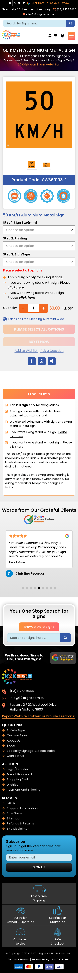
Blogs (11, 745)
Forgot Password (19, 774)
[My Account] (51, 35)
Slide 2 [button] (27, 588)
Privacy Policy (40, 959)
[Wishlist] (62, 36)
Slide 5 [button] (39, 588)
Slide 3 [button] (31, 588)
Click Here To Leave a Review (50, 3)
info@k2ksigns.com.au (40, 14)
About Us (13, 740)
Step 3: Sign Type (16, 254)
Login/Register (17, 769)
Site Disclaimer (18, 828)
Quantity (10, 308)
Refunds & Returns (20, 823)
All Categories (29, 56)
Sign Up (39, 867)
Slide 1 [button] (23, 588)
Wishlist (12, 784)
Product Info (39, 393)
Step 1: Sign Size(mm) (20, 222)
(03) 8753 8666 (66, 9)
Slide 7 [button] (47, 588)
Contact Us (15, 756)
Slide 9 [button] (55, 588)
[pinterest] (24, 3)
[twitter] (19, 3)
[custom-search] (70, 23)
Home (12, 56)
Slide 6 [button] (43, 588)
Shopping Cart (17, 779)
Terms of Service (18, 959)
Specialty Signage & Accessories (31, 751)
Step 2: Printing (15, 238)
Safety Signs (16, 730)
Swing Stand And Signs (39, 60)
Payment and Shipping (23, 789)
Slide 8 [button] (51, 588)
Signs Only (65, 60)
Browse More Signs (39, 626)
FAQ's (11, 803)
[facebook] (10, 3)
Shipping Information (22, 808)
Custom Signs (17, 735)
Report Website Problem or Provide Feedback (38, 716)
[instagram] (15, 3)
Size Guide (14, 813)
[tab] (23, 588)
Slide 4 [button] (35, 588)
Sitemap (13, 818)
